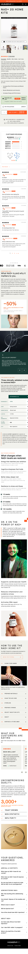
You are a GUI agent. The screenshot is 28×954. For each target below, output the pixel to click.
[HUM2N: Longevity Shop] (7, 4)
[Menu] (25, 4)
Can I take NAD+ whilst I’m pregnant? (12, 927)
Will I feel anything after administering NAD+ (12, 894)
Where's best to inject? (8, 904)
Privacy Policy (18, 945)
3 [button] (14, 253)
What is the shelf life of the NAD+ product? (11, 932)
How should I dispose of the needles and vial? (13, 900)
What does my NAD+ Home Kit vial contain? (11, 872)
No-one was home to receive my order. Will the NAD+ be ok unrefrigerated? (12, 883)
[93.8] (10, 155)
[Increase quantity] (6, 112)
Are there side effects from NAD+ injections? (11, 922)
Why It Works (15, 59)
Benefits (9, 59)
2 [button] (12, 253)
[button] (4, 56)
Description (3, 59)
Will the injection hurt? (7, 908)
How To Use (21, 59)
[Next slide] (24, 370)
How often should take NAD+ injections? (13, 912)
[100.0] (17, 155)
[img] (5, 172)
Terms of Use (10, 945)
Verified (13, 160)
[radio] (14, 100)
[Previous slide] (20, 370)
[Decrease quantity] (2, 112)
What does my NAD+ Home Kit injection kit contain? (12, 877)
